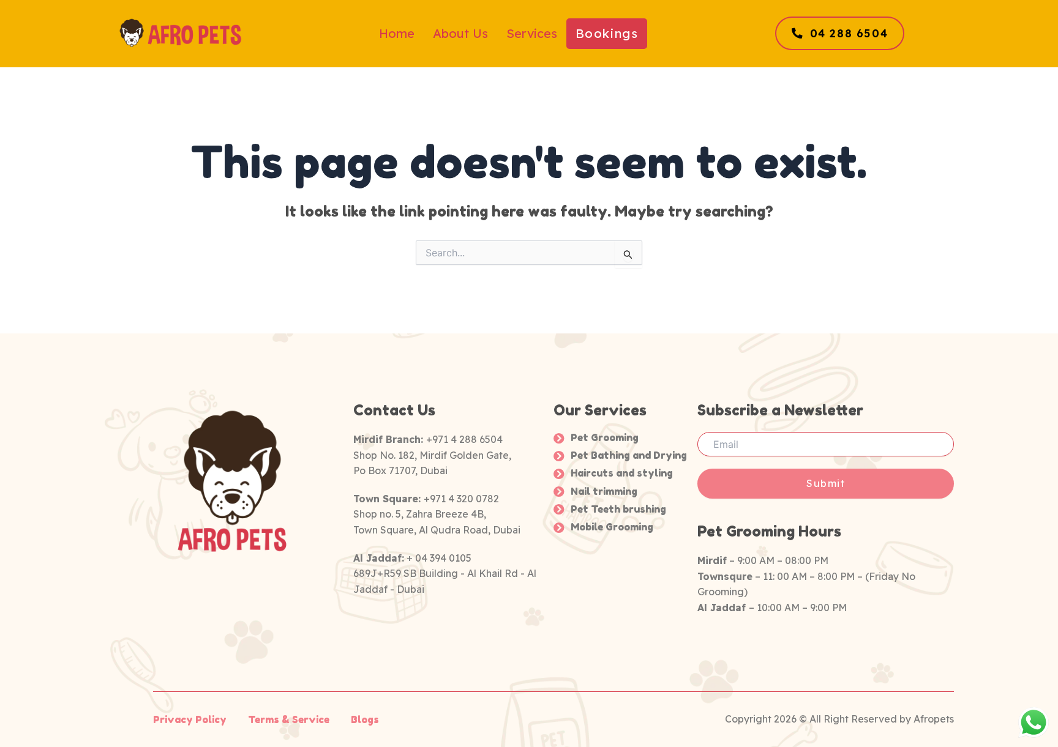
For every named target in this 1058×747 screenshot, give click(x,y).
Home (397, 33)
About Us (460, 33)
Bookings (607, 33)
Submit (826, 483)
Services (531, 33)
